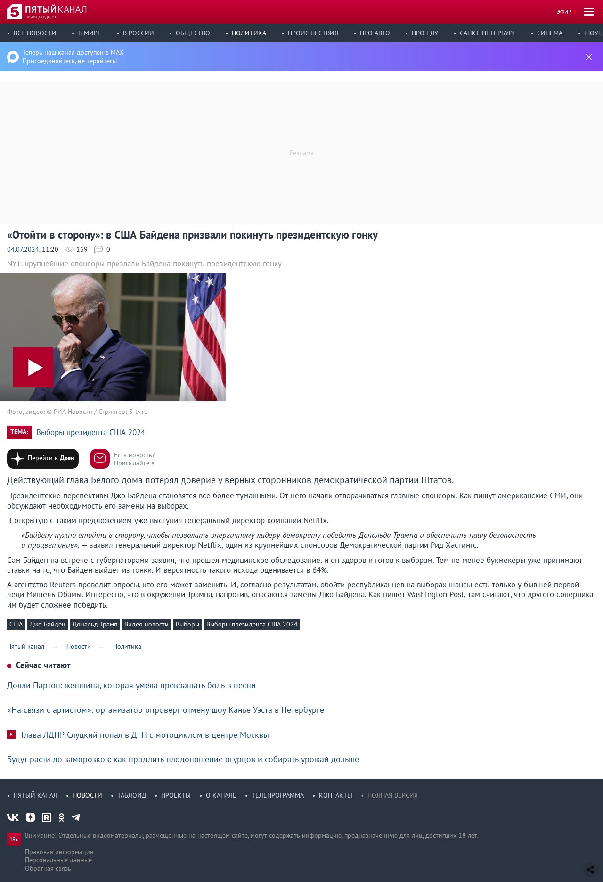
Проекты (176, 795)
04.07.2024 (23, 249)
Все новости (35, 33)
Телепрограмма (278, 795)
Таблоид (131, 795)
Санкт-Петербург (487, 33)
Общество (193, 33)
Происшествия (313, 33)
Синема (549, 33)
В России (138, 33)
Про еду (425, 33)
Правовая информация (59, 852)
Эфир (564, 11)
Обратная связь (48, 868)
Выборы (187, 624)
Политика (249, 33)
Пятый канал (35, 795)
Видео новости (146, 624)
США (16, 624)
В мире (89, 33)
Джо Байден (47, 624)
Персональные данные (58, 860)
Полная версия (392, 795)
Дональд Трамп (95, 624)
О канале (221, 795)
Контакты (335, 795)
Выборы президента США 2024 (90, 432)
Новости (87, 795)
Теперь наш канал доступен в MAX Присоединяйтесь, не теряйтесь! (73, 56)
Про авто (375, 33)
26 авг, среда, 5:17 (42, 17)
